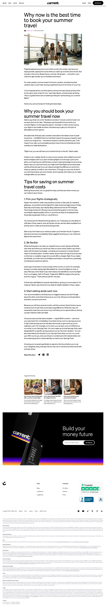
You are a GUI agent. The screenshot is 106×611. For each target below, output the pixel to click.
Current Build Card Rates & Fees (63, 542)
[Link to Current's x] (92, 511)
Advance (21, 3)
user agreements (34, 596)
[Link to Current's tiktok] (87, 511)
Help (89, 3)
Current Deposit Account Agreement (81, 542)
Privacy (36, 511)
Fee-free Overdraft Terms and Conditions (27, 563)
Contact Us (40, 491)
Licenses (31, 511)
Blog (38, 488)
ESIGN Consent (43, 511)
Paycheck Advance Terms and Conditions (89, 547)
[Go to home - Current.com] (53, 3)
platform (27, 596)
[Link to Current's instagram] (78, 511)
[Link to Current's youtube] (83, 511)
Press (64, 495)
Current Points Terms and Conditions (34, 578)
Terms (25, 511)
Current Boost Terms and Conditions (25, 556)
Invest (15, 3)
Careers (65, 491)
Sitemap (20, 511)
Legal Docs (40, 495)
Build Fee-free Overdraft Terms (72, 570)
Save (9, 3)
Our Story (65, 488)
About (84, 3)
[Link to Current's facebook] (97, 511)
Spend (4, 3)
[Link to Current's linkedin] (101, 511)
